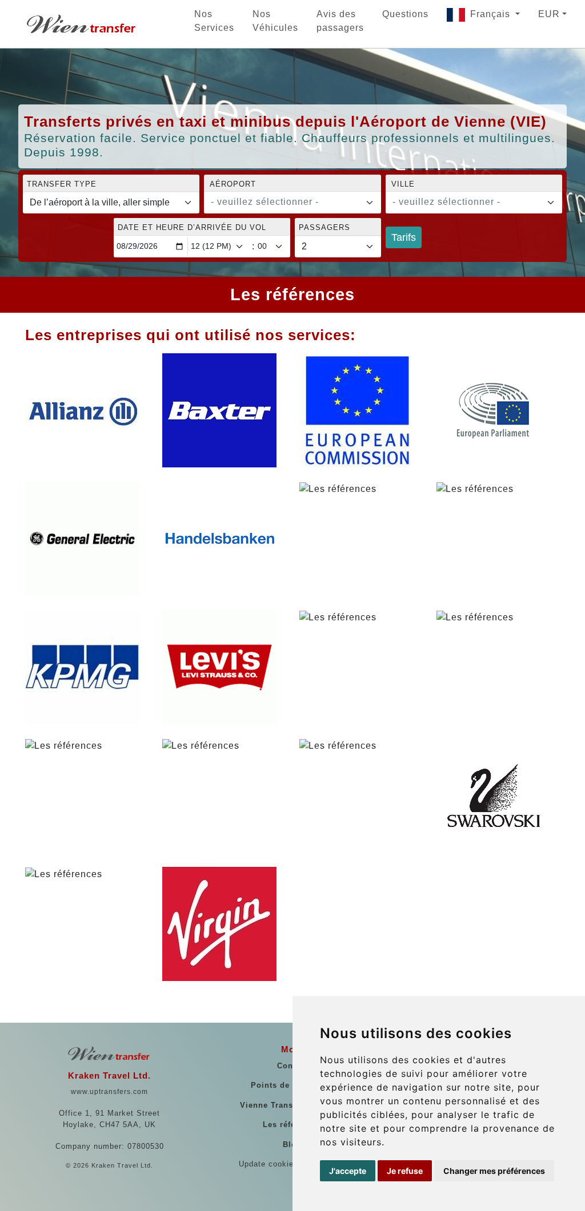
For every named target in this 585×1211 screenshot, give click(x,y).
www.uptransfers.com (109, 1092)
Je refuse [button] (405, 1171)
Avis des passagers (340, 21)
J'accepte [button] (347, 1171)
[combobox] (292, 202)
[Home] (82, 24)
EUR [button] (549, 14)
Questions (405, 14)
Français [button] (491, 14)
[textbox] (285, 202)
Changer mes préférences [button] (494, 1171)
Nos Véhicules (275, 21)
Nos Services (214, 21)
